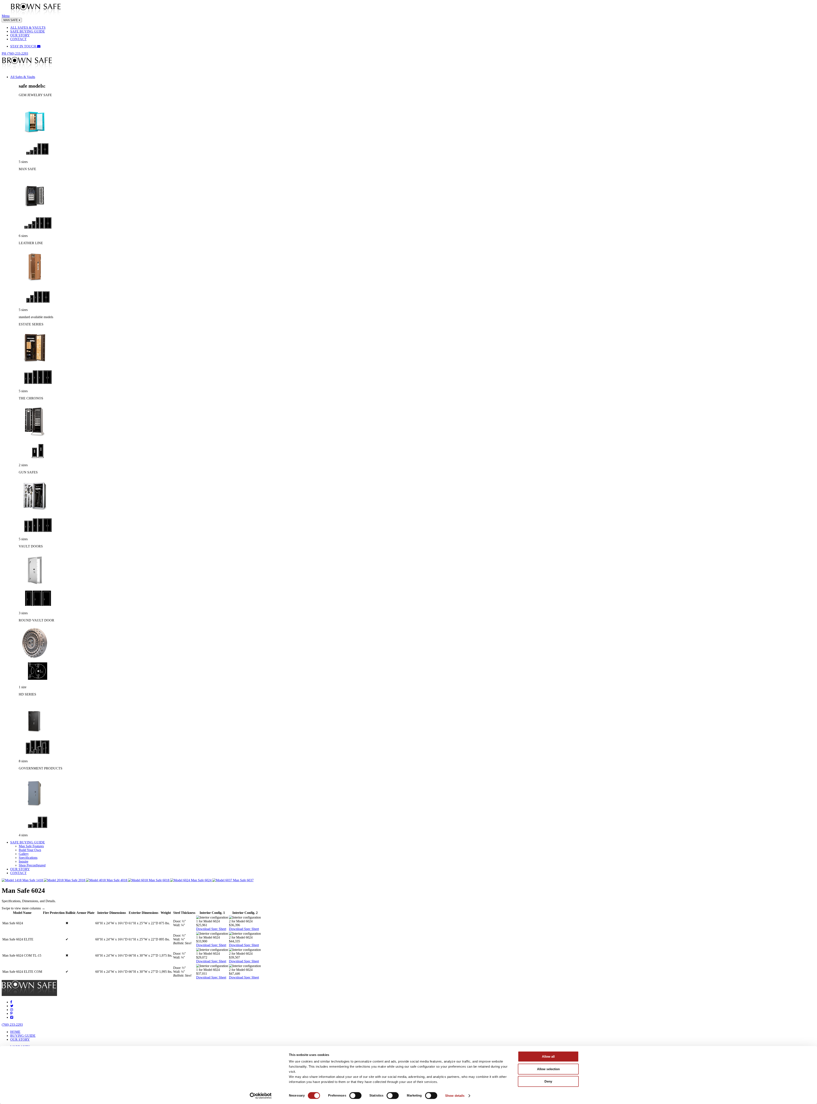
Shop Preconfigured (32, 865)
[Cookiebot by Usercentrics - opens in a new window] (260, 1096)
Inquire (23, 861)
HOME (15, 1032)
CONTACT (18, 39)
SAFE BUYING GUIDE (27, 31)
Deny (548, 1081)
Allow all (548, 1056)
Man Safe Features (31, 846)
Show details (454, 1095)
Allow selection (548, 1069)
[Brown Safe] (35, 16)
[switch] (355, 1095)
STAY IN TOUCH (23, 46)
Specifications (28, 857)
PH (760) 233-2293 (15, 53)
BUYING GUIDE (23, 1035)
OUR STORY (20, 35)
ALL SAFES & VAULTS (28, 27)
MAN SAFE (11, 20)
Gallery (24, 854)
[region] (408, 945)
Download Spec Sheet (211, 929)
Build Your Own (30, 850)
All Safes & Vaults (22, 77)
